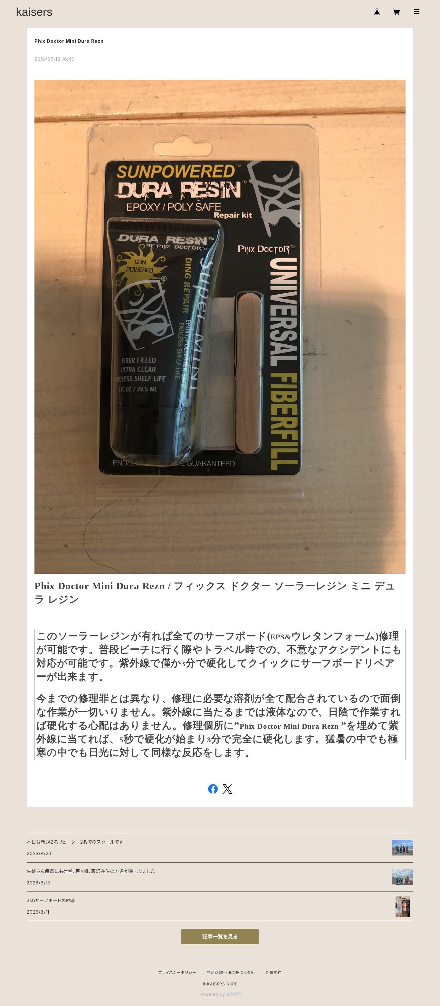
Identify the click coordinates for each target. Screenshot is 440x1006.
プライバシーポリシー (177, 972)
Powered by (212, 994)
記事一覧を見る (220, 936)
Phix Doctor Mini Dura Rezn (69, 41)
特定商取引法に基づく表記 (231, 972)
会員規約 (273, 972)
